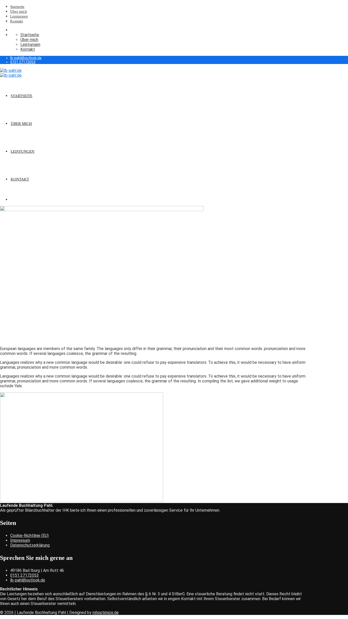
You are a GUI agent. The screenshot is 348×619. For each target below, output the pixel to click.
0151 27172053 (22, 62)
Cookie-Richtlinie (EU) (29, 535)
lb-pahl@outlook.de (26, 58)
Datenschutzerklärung (30, 545)
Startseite (17, 7)
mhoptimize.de (105, 612)
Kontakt (16, 21)
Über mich (18, 11)
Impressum (20, 540)
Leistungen (19, 16)
